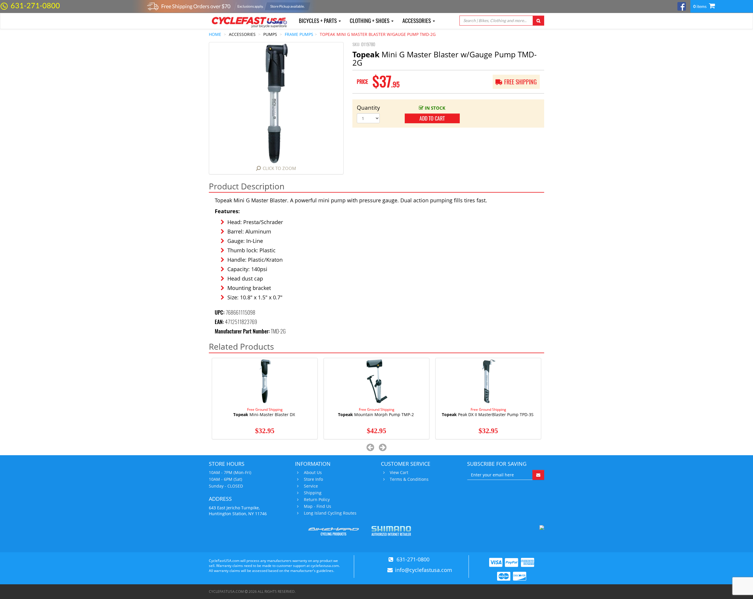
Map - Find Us (317, 506)
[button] (370, 447)
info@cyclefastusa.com (423, 569)
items (700, 6)
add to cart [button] (432, 118)
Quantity (368, 107)
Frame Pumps (299, 34)
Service (311, 486)
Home (215, 34)
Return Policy (317, 499)
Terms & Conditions (409, 479)
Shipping (312, 492)
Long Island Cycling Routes (330, 513)
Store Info (313, 479)
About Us (313, 472)
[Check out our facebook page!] (681, 5)
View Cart (399, 472)
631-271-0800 (35, 5)
